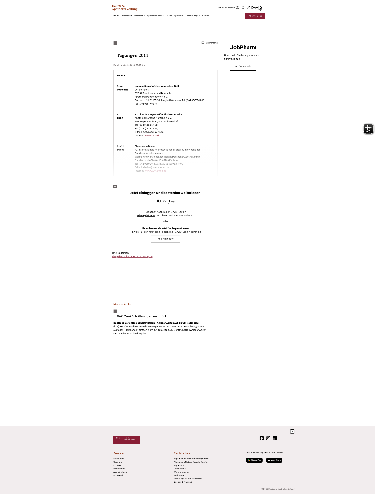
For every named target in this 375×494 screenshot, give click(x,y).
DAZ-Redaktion (120, 252)
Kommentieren (212, 43)
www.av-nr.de (153, 135)
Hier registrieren (146, 215)
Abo (255, 15)
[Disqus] (165, 381)
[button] (125, 8)
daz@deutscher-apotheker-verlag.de (132, 256)
